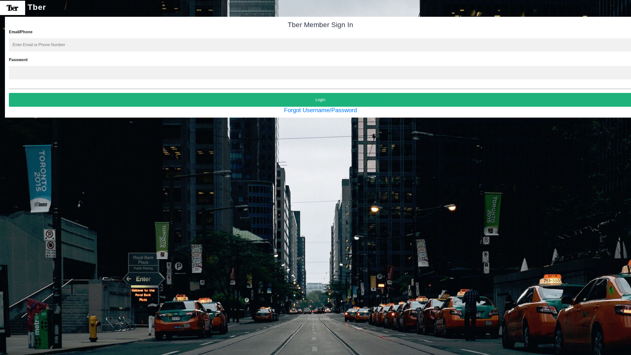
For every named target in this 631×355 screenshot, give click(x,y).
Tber (35, 7)
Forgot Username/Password (320, 110)
